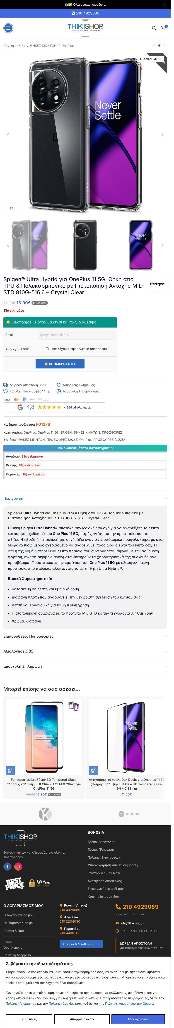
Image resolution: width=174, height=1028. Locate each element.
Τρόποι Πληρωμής (101, 849)
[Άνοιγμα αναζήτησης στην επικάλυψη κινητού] (154, 28)
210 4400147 (69, 933)
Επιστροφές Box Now (104, 873)
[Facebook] (7, 866)
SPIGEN (66, 432)
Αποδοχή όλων (138, 1019)
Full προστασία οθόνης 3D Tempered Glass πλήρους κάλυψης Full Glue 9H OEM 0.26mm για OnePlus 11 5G (44, 784)
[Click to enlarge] (12, 208)
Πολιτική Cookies (61, 1003)
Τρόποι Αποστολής (101, 842)
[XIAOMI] (129, 814)
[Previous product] (153, 45)
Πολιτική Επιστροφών (104, 857)
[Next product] (164, 45)
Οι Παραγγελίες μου (18, 923)
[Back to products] (159, 45)
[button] (7, 134)
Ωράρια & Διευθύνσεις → (81, 944)
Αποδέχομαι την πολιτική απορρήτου (79, 349)
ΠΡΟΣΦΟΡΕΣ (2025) (109, 440)
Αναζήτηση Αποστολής (105, 881)
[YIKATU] (45, 814)
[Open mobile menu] (8, 28)
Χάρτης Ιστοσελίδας (103, 896)
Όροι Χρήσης (12, 947)
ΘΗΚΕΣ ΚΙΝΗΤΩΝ (43, 45)
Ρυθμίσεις (29, 1019)
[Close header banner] (165, 4)
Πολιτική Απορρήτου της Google (129, 1003)
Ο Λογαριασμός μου (18, 915)
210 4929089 (87, 13)
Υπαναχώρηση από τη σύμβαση (113, 865)
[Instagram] (18, 866)
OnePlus (67, 45)
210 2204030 (70, 921)
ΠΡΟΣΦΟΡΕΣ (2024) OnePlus (69, 440)
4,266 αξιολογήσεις (77, 407)
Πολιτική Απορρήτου (21, 1003)
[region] (85, 992)
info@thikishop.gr (134, 923)
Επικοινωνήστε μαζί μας (106, 888)
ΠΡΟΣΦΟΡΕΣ (112, 432)
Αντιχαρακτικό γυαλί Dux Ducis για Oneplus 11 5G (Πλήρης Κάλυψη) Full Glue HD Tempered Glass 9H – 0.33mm (127, 784)
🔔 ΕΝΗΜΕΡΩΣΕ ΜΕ (60, 364)
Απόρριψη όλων (82, 1019)
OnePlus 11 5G (48, 432)
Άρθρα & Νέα (13, 931)
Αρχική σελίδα (14, 45)
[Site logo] (85, 28)
